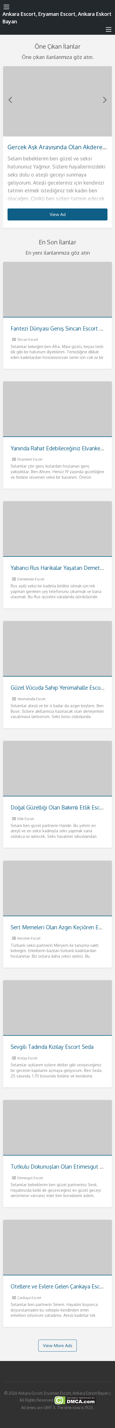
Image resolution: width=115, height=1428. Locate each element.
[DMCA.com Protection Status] (74, 1400)
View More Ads (57, 1345)
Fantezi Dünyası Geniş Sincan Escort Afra (60, 328)
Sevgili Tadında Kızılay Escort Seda (52, 1046)
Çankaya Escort (29, 1298)
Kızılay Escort (27, 1058)
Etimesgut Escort (30, 1178)
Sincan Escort (27, 339)
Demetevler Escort (30, 579)
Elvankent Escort (29, 459)
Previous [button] (10, 99)
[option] (57, 147)
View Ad (58, 214)
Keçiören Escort (28, 938)
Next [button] (105, 99)
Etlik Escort (25, 819)
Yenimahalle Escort (31, 699)
